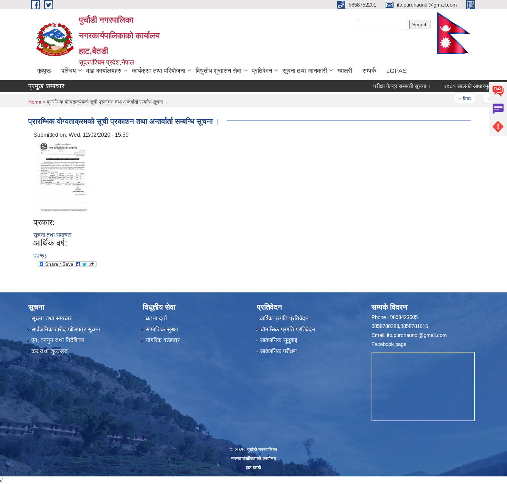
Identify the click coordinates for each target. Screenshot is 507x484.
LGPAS (396, 70)
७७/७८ (40, 256)
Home (34, 102)
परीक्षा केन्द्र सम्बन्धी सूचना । (390, 86)
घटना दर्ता (156, 318)
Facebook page (388, 344)
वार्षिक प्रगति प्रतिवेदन (284, 318)
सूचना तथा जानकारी (304, 70)
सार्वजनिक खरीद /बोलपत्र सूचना (65, 329)
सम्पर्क (369, 70)
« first (453, 98)
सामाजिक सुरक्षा (162, 329)
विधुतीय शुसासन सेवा (218, 70)
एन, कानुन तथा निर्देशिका (57, 340)
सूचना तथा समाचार (52, 235)
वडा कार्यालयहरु (103, 70)
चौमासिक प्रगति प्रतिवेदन (287, 329)
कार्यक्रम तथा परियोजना (158, 70)
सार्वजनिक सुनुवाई (278, 340)
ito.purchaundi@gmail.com (417, 335)
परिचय (68, 70)
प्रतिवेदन (262, 70)
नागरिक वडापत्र (163, 340)
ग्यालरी (344, 70)
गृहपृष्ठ (44, 70)
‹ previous (486, 98)
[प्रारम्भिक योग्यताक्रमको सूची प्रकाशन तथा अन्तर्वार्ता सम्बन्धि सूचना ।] (62, 178)
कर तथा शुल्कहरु (49, 351)
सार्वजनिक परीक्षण (278, 351)
